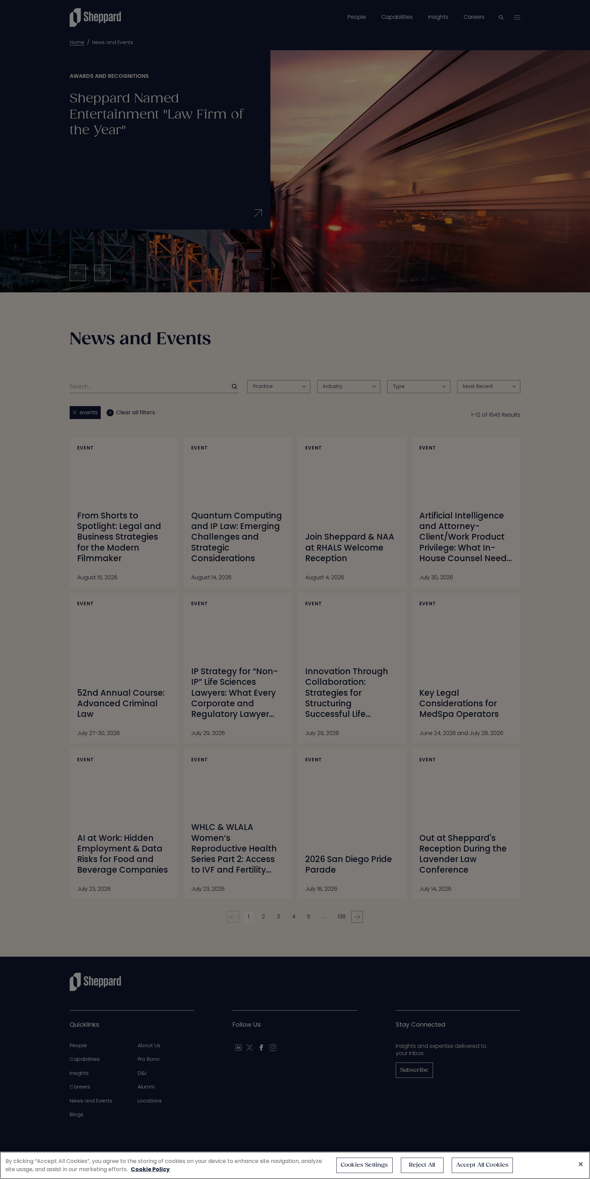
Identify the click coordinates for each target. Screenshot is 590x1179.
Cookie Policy (150, 1169)
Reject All (422, 1165)
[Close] (580, 1164)
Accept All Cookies (482, 1165)
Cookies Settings (364, 1165)
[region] (295, 1165)
